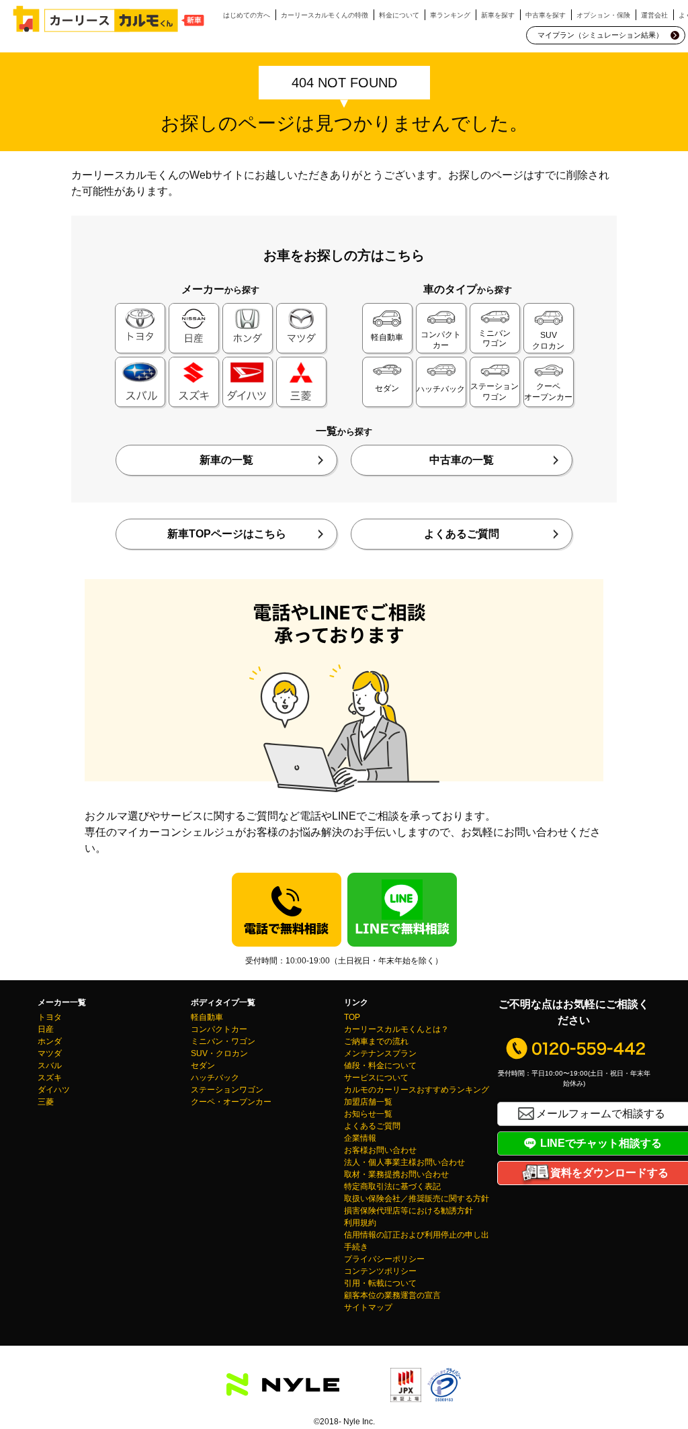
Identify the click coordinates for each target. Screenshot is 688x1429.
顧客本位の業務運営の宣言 (392, 1295)
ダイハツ (54, 1089)
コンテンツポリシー (380, 1271)
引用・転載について (380, 1283)
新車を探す (498, 15)
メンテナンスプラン (380, 1053)
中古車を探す (545, 15)
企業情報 (360, 1138)
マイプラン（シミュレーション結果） (600, 35)
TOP (352, 1017)
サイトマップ (368, 1307)
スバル (50, 1065)
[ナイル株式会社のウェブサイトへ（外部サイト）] (282, 1387)
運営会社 (654, 15)
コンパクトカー (219, 1029)
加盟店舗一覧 (368, 1102)
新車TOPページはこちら (226, 533)
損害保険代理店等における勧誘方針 (408, 1210)
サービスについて (376, 1077)
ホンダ (50, 1041)
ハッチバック (215, 1077)
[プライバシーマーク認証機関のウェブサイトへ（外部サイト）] (444, 1393)
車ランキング (450, 15)
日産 (46, 1029)
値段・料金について (380, 1065)
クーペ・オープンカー (231, 1102)
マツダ (50, 1053)
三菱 (46, 1102)
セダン (203, 1065)
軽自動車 (207, 1017)
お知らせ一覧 (368, 1114)
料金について (399, 15)
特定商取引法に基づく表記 (392, 1186)
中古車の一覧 (461, 460)
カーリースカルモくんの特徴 (324, 15)
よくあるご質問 (461, 533)
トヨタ (50, 1017)
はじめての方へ (246, 15)
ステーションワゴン (227, 1089)
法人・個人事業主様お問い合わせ (404, 1162)
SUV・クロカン (219, 1053)
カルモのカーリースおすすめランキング (416, 1089)
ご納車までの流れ (376, 1041)
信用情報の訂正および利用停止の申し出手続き (416, 1241)
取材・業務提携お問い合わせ (396, 1174)
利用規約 (360, 1222)
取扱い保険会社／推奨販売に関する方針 (416, 1198)
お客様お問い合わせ (380, 1150)
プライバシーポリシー (384, 1259)
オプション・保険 (603, 15)
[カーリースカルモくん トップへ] (109, 18)
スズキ (50, 1077)
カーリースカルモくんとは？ (396, 1029)
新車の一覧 (226, 460)
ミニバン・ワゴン (223, 1041)
